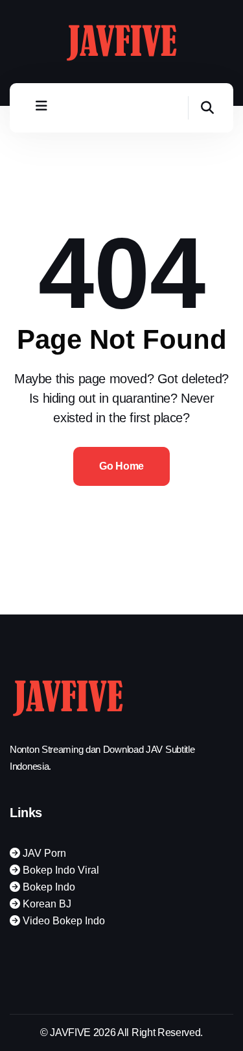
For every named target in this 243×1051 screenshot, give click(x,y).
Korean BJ (45, 903)
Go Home (121, 466)
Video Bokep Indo (62, 920)
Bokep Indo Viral (59, 870)
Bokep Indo (47, 887)
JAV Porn (43, 853)
